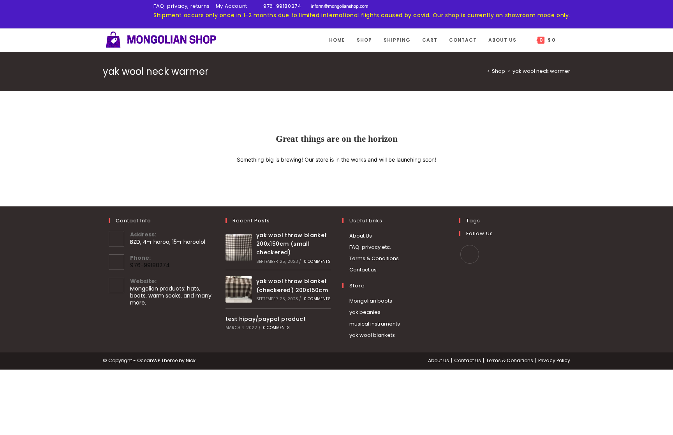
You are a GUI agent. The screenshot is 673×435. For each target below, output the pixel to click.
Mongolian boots (370, 301)
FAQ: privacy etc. (370, 247)
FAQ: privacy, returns (181, 6)
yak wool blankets (372, 335)
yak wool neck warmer (541, 71)
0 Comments (317, 261)
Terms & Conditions (374, 258)
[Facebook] (469, 254)
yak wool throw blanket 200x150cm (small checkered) (291, 244)
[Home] (482, 71)
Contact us (363, 269)
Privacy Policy (554, 360)
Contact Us (467, 360)
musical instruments (374, 324)
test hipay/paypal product (266, 319)
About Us (360, 236)
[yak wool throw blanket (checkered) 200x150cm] (239, 289)
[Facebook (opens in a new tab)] (106, 15)
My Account (231, 6)
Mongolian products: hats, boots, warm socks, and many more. (170, 295)
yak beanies (365, 312)
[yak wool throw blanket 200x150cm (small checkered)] (239, 247)
